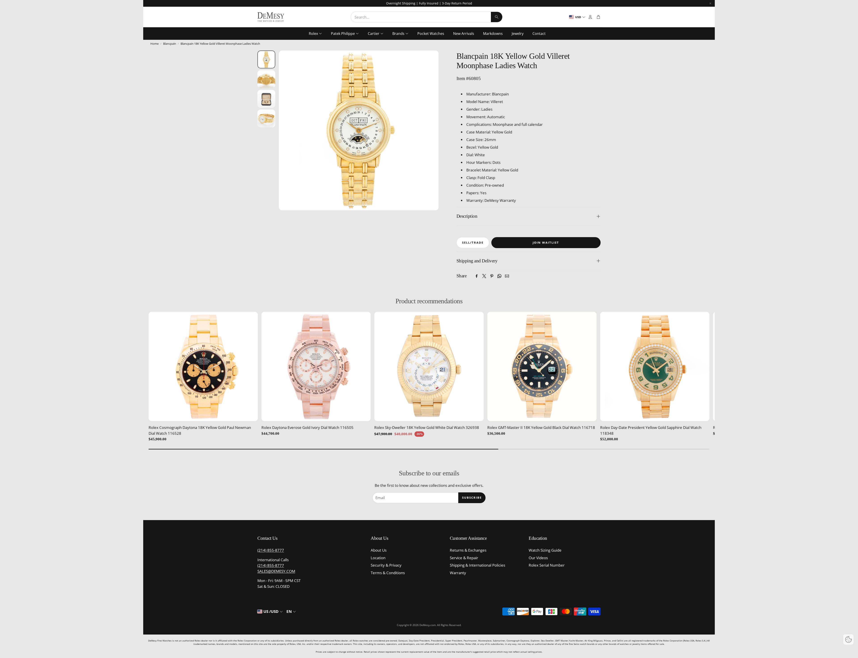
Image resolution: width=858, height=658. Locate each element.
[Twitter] (484, 276)
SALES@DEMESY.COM (276, 571)
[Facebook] (477, 276)
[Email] (507, 276)
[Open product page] (203, 366)
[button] (426, 17)
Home (154, 44)
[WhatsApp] (499, 276)
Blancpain (169, 44)
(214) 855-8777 (270, 550)
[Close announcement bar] (710, 3)
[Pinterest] (492, 276)
